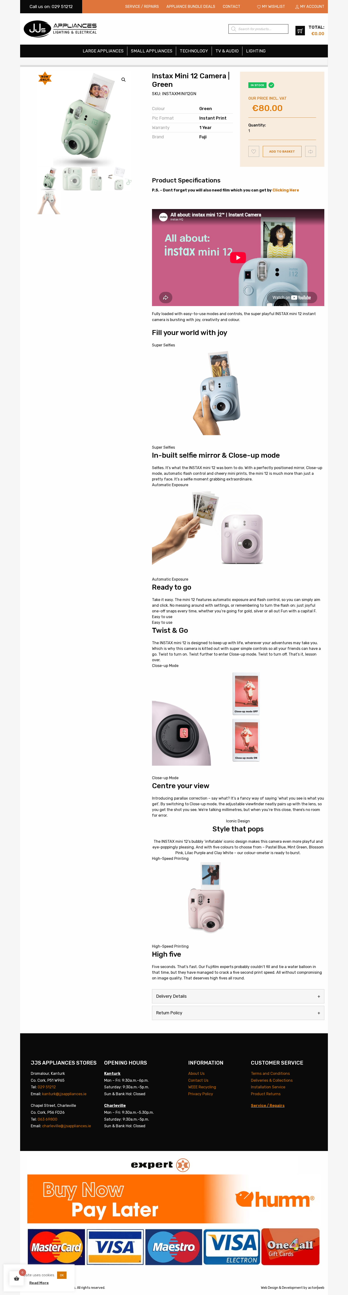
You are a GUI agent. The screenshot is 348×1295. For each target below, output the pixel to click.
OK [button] (62, 1275)
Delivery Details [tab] (171, 996)
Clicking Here (285, 190)
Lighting (256, 51)
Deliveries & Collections (272, 1080)
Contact (231, 6)
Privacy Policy (200, 1094)
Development (292, 1288)
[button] (123, 79)
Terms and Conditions (270, 1073)
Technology (194, 51)
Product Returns (266, 1094)
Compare (310, 151)
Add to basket (282, 151)
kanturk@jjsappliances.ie (64, 1094)
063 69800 (47, 1119)
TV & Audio (227, 51)
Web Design (269, 1288)
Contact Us (198, 1080)
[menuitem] (142, 6)
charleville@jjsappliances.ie (66, 1126)
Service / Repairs (142, 6)
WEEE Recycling (202, 1087)
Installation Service (268, 1087)
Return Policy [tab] (169, 1013)
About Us (196, 1073)
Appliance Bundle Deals (190, 6)
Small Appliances (151, 51)
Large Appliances (103, 51)
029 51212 (47, 1087)
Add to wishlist (254, 151)
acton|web (316, 1288)
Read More (39, 1283)
